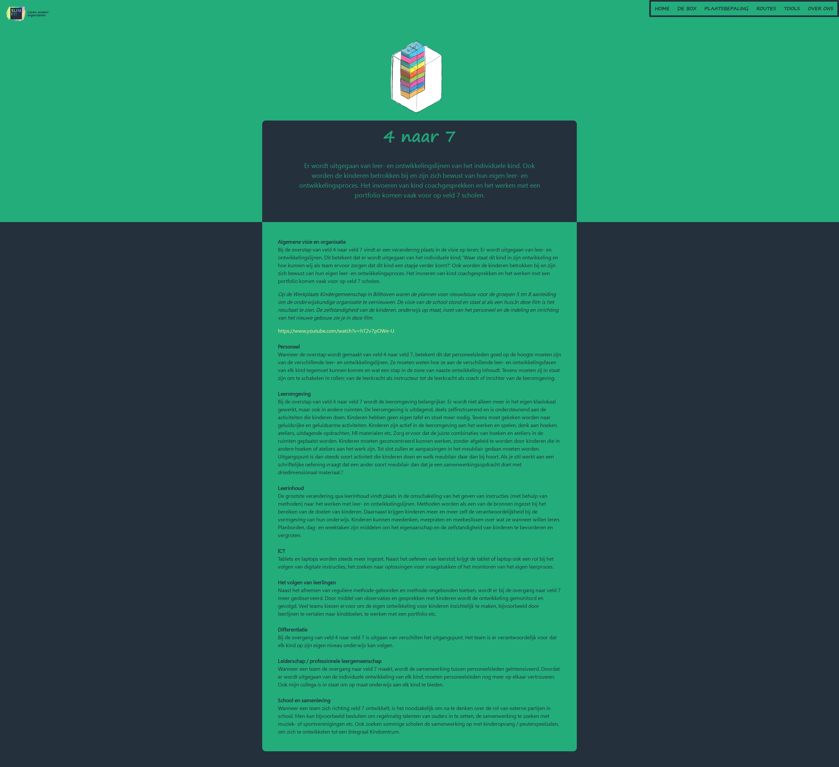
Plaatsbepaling (726, 8)
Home (662, 8)
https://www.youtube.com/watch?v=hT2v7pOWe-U (336, 330)
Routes (766, 8)
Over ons (820, 8)
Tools (792, 8)
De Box (686, 8)
